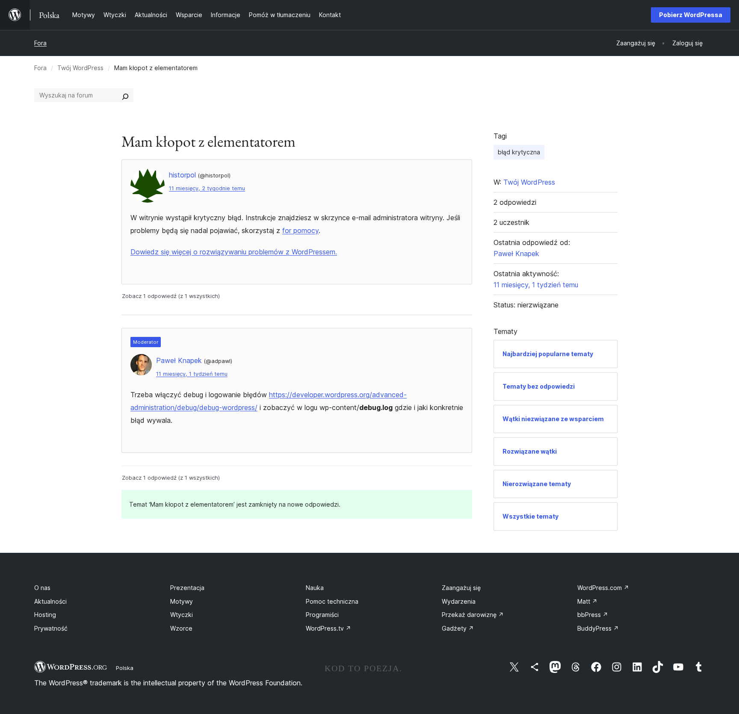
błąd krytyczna (519, 152)
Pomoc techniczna (332, 601)
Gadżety (458, 628)
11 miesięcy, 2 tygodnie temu (207, 188)
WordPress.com (603, 587)
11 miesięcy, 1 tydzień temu (192, 374)
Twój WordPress (80, 67)
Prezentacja (187, 587)
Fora (40, 43)
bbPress (592, 614)
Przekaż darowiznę (473, 614)
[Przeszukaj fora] (125, 95)
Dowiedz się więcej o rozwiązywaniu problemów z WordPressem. (233, 252)
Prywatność (51, 628)
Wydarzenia (459, 601)
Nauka (315, 587)
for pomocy (300, 230)
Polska (124, 667)
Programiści (322, 614)
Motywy (181, 601)
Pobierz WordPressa (690, 14)
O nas (42, 587)
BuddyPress (598, 628)
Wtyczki (181, 614)
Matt (587, 601)
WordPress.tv (328, 628)
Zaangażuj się (461, 587)
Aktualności (50, 601)
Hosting (45, 614)
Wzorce (181, 628)
